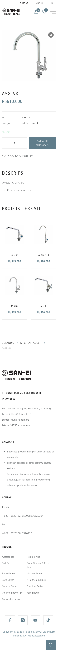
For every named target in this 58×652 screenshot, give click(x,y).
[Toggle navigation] (53, 11)
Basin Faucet (8, 573)
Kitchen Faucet (30, 123)
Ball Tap (6, 563)
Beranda (8, 342)
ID (52, 3)
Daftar (24, 3)
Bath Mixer (8, 579)
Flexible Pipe (33, 556)
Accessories (8, 556)
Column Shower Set (12, 592)
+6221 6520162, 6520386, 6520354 (23, 515)
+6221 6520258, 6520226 (17, 533)
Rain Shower (33, 592)
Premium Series (35, 586)
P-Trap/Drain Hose (36, 579)
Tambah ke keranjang (42, 142)
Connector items (11, 599)
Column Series (9, 586)
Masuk (40, 3)
